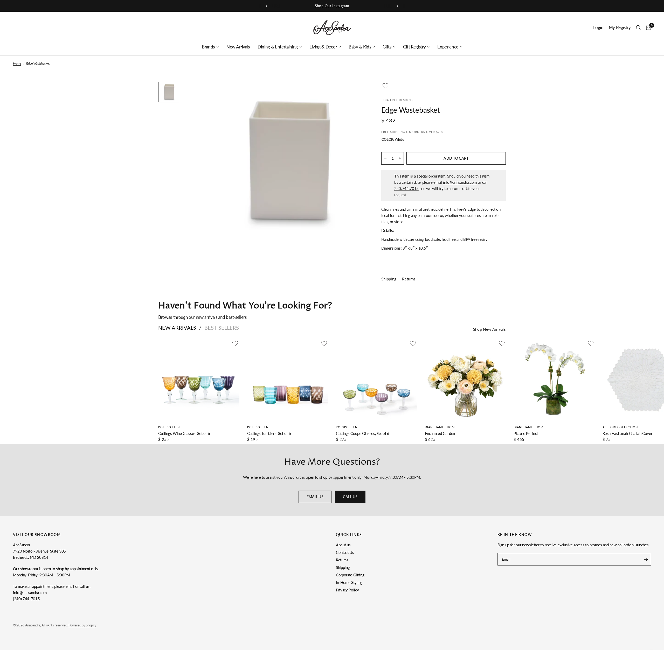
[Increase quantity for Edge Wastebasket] (400, 158)
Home (17, 63)
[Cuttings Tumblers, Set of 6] (287, 379)
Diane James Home (441, 427)
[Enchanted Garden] (465, 379)
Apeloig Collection (620, 427)
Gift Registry (414, 47)
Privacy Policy (347, 590)
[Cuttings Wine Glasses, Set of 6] (198, 379)
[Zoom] (355, 92)
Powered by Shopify (82, 625)
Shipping (343, 567)
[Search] (638, 27)
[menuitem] (210, 47)
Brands (208, 47)
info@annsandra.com (460, 182)
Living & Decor (323, 47)
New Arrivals (238, 47)
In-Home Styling (349, 582)
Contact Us (345, 552)
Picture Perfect (526, 433)
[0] (647, 27)
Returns (342, 559)
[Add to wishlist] (385, 86)
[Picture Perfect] (554, 379)
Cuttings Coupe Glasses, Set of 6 (362, 433)
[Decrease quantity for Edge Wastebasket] (385, 158)
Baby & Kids (360, 47)
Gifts (387, 47)
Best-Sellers (221, 327)
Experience (447, 47)
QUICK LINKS (349, 534)
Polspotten (169, 427)
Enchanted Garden (440, 433)
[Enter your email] (646, 559)
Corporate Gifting (350, 575)
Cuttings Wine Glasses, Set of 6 (184, 433)
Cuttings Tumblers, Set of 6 (269, 433)
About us (343, 544)
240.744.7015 (406, 188)
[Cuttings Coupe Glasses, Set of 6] (376, 379)
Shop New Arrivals (489, 329)
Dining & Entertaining (278, 47)
